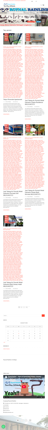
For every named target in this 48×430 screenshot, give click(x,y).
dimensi (8, 61)
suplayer (5, 92)
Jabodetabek (9, 69)
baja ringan (14, 53)
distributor (16, 61)
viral (14, 96)
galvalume (9, 65)
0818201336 (23, 0)
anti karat (7, 52)
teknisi (7, 93)
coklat (17, 58)
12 (18, 333)
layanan (11, 164)
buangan (8, 56)
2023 (9, 50)
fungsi (17, 64)
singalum (7, 91)
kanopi (21, 70)
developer (13, 60)
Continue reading (31, 21)
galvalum (5, 65)
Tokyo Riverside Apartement (12, 99)
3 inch (14, 50)
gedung (4, 66)
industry (12, 68)
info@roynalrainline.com (8, 412)
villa (12, 96)
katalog (7, 162)
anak (20, 51)
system (15, 92)
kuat (21, 163)
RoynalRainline (18, 425)
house (10, 67)
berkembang (35, 55)
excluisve (33, 63)
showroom (20, 90)
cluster (4, 58)
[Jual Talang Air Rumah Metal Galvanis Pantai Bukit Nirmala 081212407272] (35, 130)
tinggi (15, 94)
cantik (10, 57)
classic (19, 57)
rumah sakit (5, 89)
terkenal (9, 94)
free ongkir (13, 64)
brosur (4, 56)
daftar (15, 59)
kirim (10, 162)
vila (10, 96)
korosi (9, 163)
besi (21, 55)
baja (11, 53)
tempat (13, 93)
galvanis (13, 65)
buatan (11, 56)
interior (26, 69)
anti (4, 52)
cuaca (20, 58)
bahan (8, 53)
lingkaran (15, 165)
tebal (4, 93)
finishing (5, 64)
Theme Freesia (29, 425)
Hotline (38, 21)
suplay (20, 91)
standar (15, 91)
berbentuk (5, 55)
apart (11, 52)
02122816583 (5, 0)
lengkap (17, 164)
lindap (11, 165)
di (20, 60)
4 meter (19, 50)
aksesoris (14, 51)
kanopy (19, 161)
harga (14, 66)
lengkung (5, 165)
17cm (4, 50)
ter (15, 93)
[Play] (4, 397)
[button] (3, 426)
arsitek (20, 52)
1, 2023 (27, 128)
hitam (19, 66)
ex (18, 62)
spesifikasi (11, 91)
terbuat (21, 93)
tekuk (10, 93)
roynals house (31, 88)
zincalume (13, 97)
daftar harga (19, 59)
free (10, 64)
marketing (16, 257)
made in (12, 257)
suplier (8, 92)
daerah (12, 59)
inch (15, 67)
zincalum (9, 97)
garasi (20, 65)
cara (13, 57)
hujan (13, 67)
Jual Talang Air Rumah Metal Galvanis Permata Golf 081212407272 (12, 193)
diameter (5, 61)
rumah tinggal (11, 89)
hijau (17, 66)
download (5, 62)
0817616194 (17, 0)
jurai (14, 70)
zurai (17, 97)
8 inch (6, 51)
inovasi (16, 68)
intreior (19, 68)
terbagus (28, 94)
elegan (13, 62)
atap (6, 53)
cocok (13, 58)
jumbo (11, 70)
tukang (10, 95)
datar (7, 60)
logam (4, 257)
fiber (22, 63)
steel (18, 91)
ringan (7, 87)
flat (8, 64)
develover (18, 60)
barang (9, 54)
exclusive (12, 63)
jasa (7, 70)
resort (4, 87)
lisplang (19, 165)
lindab (8, 165)
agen (9, 51)
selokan (16, 89)
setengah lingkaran (11, 90)
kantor (29, 162)
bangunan (5, 54)
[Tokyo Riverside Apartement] (13, 39)
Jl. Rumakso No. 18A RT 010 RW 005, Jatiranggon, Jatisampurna (16, 403)
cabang (19, 56)
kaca (19, 70)
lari (8, 164)
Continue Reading (28, 118)
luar (9, 257)
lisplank (18, 256)
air (10, 51)
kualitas (18, 163)
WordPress (25, 426)
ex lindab (17, 153)
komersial (14, 162)
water (19, 96)
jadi (13, 69)
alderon (17, 51)
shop (16, 90)
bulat (14, 56)
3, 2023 (27, 37)
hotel (8, 67)
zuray (19, 97)
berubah (18, 55)
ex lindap (8, 63)
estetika (16, 62)
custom (4, 59)
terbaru (17, 93)
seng (19, 89)
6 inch (42, 141)
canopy (7, 57)
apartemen (14, 52)
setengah (5, 90)
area (17, 52)
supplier (12, 92)
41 (27, 307)
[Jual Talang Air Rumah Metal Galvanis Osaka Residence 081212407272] (35, 39)
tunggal (13, 95)
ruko (10, 88)
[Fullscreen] (43, 397)
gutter (11, 66)
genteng (29, 66)
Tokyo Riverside (19, 94)
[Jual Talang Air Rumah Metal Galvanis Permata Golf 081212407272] (13, 130)
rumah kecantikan (17, 88)
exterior (18, 63)
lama (4, 164)
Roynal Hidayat (8, 101)
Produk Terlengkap (31, 17)
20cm (11, 50)
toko (35, 95)
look (7, 257)
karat (4, 162)
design (10, 60)
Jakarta (15, 69)
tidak (12, 94)
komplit (17, 162)
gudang (8, 66)
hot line (4, 67)
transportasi (5, 95)
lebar (14, 164)
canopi (4, 57)
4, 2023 (6, 37)
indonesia (5, 68)
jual (9, 70)
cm (7, 58)
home (22, 66)
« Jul (4, 342)
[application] (24, 386)
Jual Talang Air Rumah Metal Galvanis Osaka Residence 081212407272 (34, 102)
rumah (12, 88)
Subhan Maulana (6, 348)
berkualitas (14, 55)
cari (15, 57)
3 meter (16, 50)
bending (14, 54)
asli (4, 53)
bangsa (18, 53)
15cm (20, 49)
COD (15, 58)
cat (17, 57)
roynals (26, 88)
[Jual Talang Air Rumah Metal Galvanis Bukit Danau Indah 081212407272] (13, 220)
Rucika (7, 88)
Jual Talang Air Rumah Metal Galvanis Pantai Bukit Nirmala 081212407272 (34, 192)
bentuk (18, 54)
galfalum (21, 64)
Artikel (4, 46)
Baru (12, 54)
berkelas (9, 55)
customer (8, 59)
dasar (4, 60)
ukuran (17, 95)
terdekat (5, 94)
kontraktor (5, 163)
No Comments (15, 101)
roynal (10, 87)
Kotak (15, 163)
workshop (5, 97)
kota (12, 163)
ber (20, 54)
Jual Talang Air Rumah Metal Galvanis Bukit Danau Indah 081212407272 (12, 284)
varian (4, 96)
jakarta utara (17, 160)
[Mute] (41, 397)
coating (9, 58)
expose (15, 63)
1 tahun (17, 49)
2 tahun (6, 50)
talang (21, 92)
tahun (18, 92)
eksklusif (9, 62)
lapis (6, 164)
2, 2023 (6, 128)
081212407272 (12, 0)
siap (4, 91)
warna (17, 96)
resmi (26, 87)
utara (20, 95)
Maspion (19, 257)
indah (18, 67)
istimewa (4, 69)
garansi (16, 65)
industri (8, 68)
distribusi (12, 61)
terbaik (32, 94)
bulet (17, 56)
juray (16, 70)
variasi (7, 96)
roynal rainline (16, 87)
